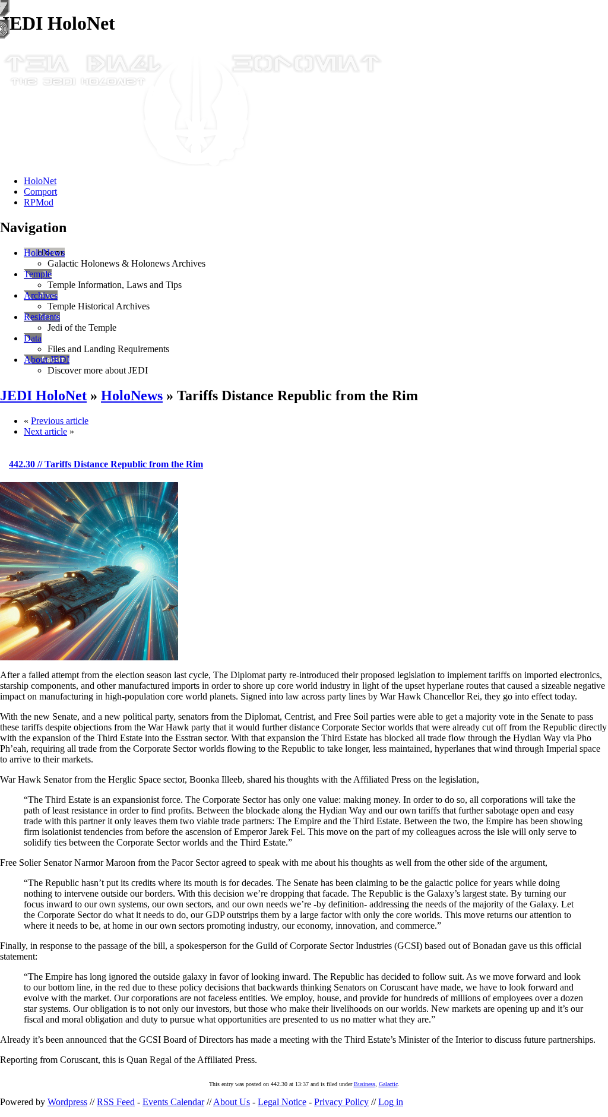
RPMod (38, 202)
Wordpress (67, 1102)
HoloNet (40, 181)
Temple (38, 274)
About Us (231, 1102)
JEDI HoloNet (43, 395)
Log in (390, 1102)
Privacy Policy (341, 1102)
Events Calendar (173, 1102)
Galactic (388, 1084)
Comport (40, 191)
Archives (41, 295)
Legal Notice (282, 1102)
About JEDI (46, 360)
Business (364, 1084)
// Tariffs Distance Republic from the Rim (106, 464)
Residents (42, 317)
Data (33, 338)
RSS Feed (116, 1102)
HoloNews (44, 253)
